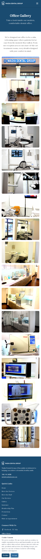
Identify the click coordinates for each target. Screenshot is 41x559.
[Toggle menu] (37, 3)
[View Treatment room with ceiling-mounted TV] (20, 206)
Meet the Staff (7, 495)
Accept (14, 555)
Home (4, 488)
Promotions (6, 512)
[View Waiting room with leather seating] (20, 90)
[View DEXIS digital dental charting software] (20, 368)
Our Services (6, 498)
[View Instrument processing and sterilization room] (20, 321)
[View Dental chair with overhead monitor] (20, 160)
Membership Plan (8, 508)
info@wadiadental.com (9, 477)
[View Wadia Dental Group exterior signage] (20, 67)
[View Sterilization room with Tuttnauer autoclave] (20, 298)
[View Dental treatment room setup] (20, 183)
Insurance (5, 505)
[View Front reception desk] (20, 113)
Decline (5, 555)
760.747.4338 (6, 474)
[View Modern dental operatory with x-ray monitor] (20, 136)
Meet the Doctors (8, 491)
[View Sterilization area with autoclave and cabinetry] (20, 275)
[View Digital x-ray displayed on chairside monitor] (20, 391)
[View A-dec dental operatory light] (20, 414)
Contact (4, 515)
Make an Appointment (9, 519)
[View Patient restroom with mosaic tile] (20, 437)
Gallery (4, 502)
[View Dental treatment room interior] (20, 252)
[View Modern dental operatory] (20, 229)
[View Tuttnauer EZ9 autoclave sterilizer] (20, 345)
